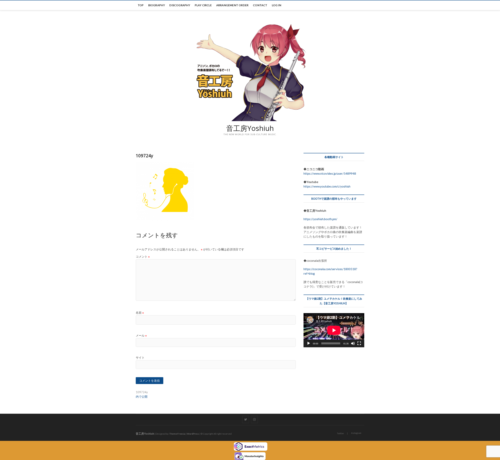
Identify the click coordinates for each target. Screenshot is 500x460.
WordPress (193, 433)
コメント (143, 256)
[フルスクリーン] (359, 343)
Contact (260, 5)
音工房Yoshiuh (250, 128)
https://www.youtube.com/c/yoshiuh (327, 186)
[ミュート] (353, 343)
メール (141, 335)
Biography (156, 5)
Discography (179, 5)
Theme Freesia (177, 433)
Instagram (356, 433)
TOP (141, 5)
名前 (140, 312)
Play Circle (203, 5)
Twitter (340, 433)
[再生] (309, 343)
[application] (334, 330)
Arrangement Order (232, 5)
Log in (276, 5)
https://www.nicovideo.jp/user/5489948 (330, 173)
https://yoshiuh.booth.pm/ (320, 219)
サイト (140, 357)
